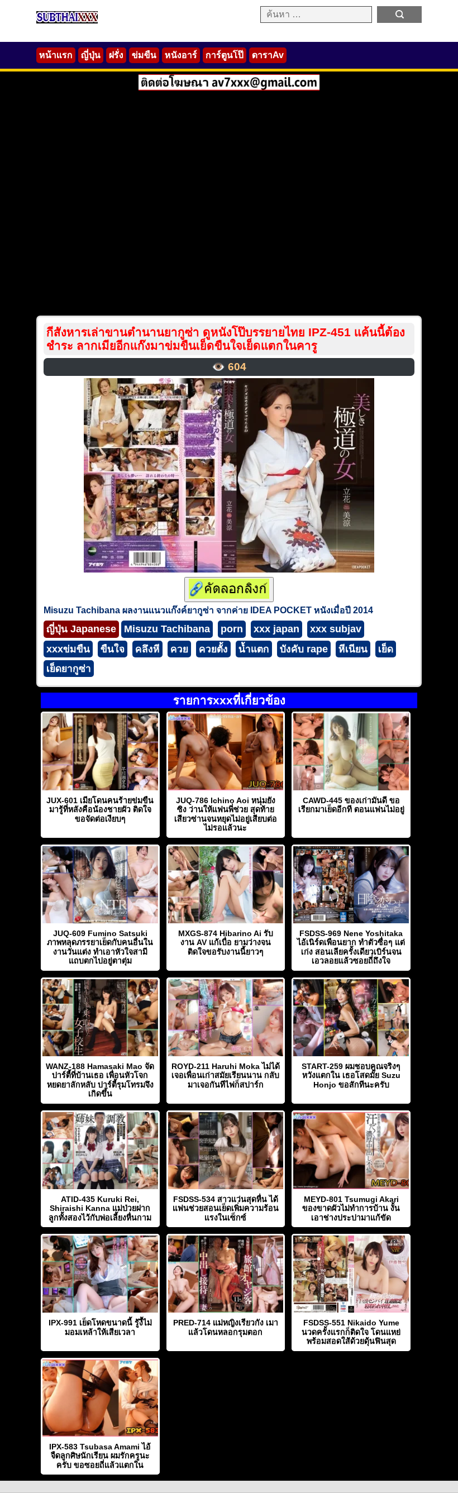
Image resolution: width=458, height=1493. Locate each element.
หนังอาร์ (181, 55)
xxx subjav (335, 629)
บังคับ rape (304, 649)
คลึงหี (147, 649)
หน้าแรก (56, 55)
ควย (179, 649)
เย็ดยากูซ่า (68, 668)
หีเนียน (353, 649)
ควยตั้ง (213, 649)
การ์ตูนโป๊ (225, 55)
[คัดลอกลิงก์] (229, 589)
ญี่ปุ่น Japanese (81, 629)
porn (232, 629)
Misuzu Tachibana (167, 629)
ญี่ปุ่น (91, 55)
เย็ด (385, 649)
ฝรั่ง (116, 55)
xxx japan (276, 629)
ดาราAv (268, 55)
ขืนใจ (113, 649)
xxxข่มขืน (68, 649)
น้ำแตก (253, 649)
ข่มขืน (144, 55)
